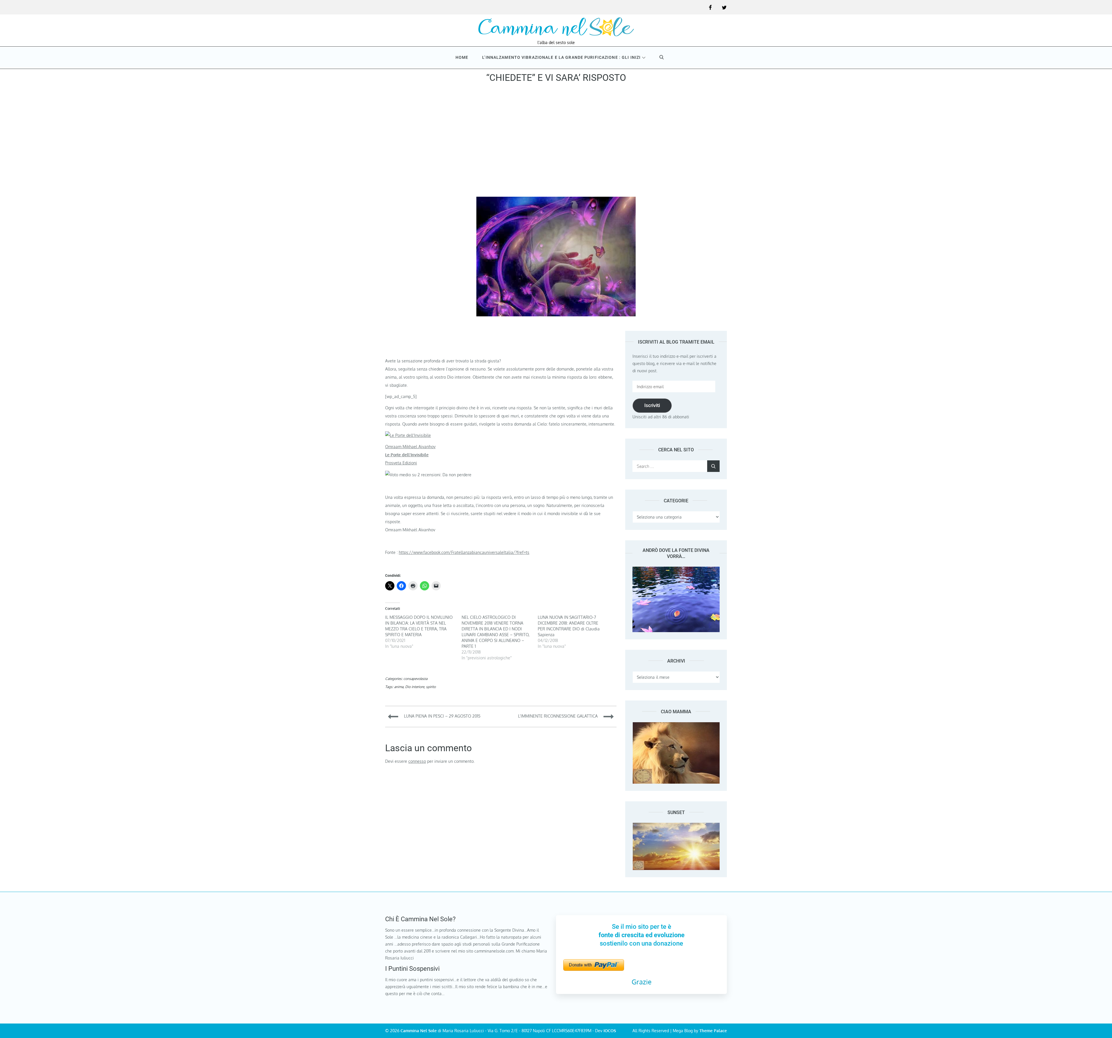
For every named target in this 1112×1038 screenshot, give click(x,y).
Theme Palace (713, 1030)
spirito (431, 687)
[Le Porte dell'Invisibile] (408, 435)
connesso (417, 761)
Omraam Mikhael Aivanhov (410, 446)
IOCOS (609, 1030)
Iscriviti (652, 405)
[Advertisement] (556, 141)
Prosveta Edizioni (401, 462)
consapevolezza (415, 678)
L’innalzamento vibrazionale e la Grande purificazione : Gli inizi (561, 57)
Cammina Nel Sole (418, 1030)
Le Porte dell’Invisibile (407, 454)
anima (398, 687)
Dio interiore (414, 687)
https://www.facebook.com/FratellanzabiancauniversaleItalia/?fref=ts (464, 552)
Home (462, 57)
